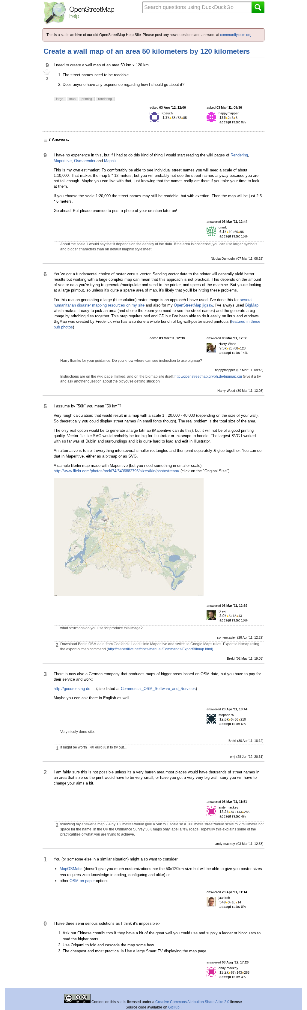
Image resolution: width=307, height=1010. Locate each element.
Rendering (239, 155)
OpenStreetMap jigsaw (193, 305)
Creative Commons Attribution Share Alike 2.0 (192, 1002)
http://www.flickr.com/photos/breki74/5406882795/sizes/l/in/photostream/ (116, 471)
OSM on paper (82, 880)
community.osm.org (236, 35)
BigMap (251, 305)
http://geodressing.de (72, 688)
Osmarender (84, 161)
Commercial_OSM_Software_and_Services (158, 688)
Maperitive (63, 161)
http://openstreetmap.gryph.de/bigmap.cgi (208, 376)
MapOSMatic (71, 868)
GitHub (174, 1007)
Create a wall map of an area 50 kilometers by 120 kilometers (146, 51)
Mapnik (110, 161)
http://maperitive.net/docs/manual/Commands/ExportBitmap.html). (161, 649)
